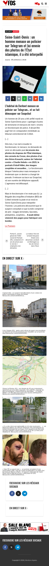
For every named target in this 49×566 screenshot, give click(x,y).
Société (16, 31)
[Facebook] (12, 493)
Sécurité (9, 31)
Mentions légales (31, 560)
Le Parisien (10, 226)
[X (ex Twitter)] (18, 493)
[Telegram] (24, 493)
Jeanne (7, 60)
